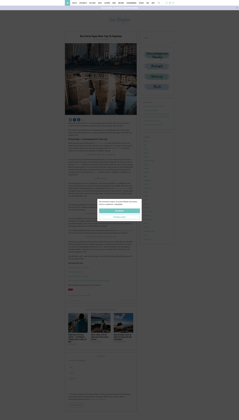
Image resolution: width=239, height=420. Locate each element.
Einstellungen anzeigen (119, 217)
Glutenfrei (107, 3)
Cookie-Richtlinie (118, 204)
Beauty (100, 3)
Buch (147, 3)
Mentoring (121, 3)
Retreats (141, 3)
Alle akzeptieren (119, 211)
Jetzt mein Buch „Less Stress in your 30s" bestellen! (119, 8)
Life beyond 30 (83, 3)
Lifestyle (74, 3)
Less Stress (92, 3)
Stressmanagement (131, 3)
